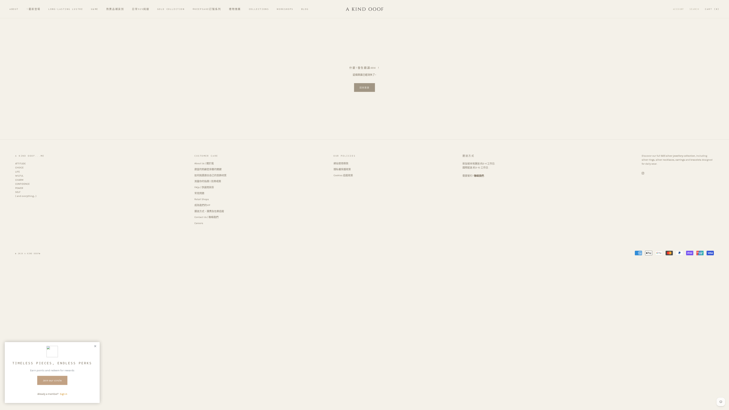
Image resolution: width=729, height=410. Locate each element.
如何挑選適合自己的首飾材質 (210, 175)
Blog (304, 9)
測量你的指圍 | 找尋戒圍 (207, 181)
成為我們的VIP (202, 205)
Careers (198, 223)
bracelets (695, 159)
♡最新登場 (33, 9)
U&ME (94, 9)
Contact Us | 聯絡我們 (206, 217)
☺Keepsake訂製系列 (207, 9)
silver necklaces (665, 159)
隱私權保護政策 (342, 169)
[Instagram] (643, 173)
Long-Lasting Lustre (65, 9)
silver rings (648, 159)
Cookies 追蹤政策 (343, 175)
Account (678, 9)
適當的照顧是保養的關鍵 (208, 169)
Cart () (712, 9)
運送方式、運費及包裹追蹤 (209, 211)
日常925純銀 (140, 9)
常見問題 (199, 193)
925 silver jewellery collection (678, 155)
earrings (680, 159)
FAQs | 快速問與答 (204, 187)
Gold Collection (171, 9)
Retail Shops (201, 199)
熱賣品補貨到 (115, 9)
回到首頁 (365, 88)
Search (694, 9)
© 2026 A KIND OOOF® (27, 253)
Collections (259, 9)
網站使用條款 (341, 163)
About (14, 9)
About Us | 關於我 (204, 163)
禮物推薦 (235, 9)
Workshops (285, 9)
